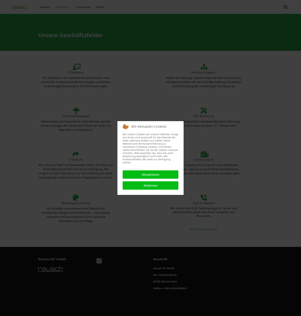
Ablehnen (151, 185)
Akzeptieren (150, 174)
